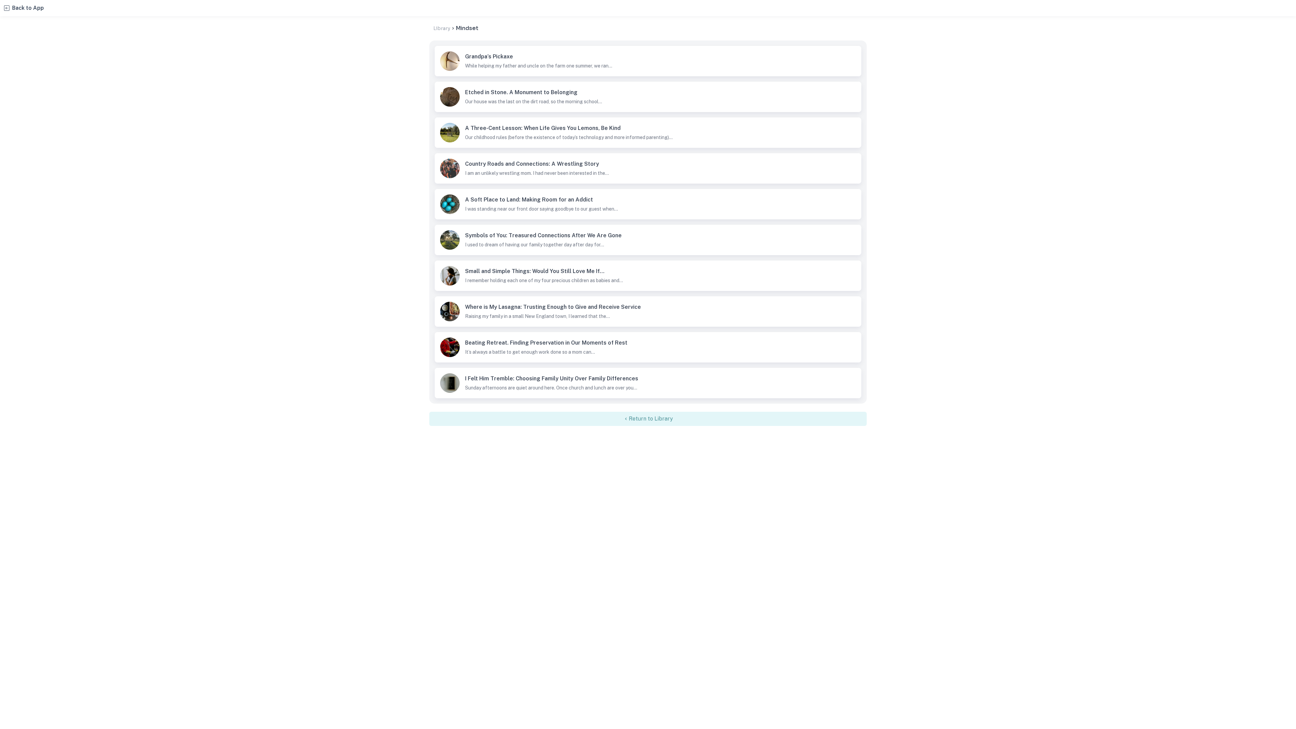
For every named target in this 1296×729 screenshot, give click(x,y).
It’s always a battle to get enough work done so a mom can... (530, 352)
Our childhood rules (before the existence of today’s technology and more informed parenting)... (569, 137)
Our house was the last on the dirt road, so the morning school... (533, 101)
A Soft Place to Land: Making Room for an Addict (450, 204)
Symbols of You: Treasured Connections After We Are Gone (450, 240)
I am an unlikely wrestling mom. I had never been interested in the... (537, 173)
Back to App (28, 8)
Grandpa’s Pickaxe (450, 61)
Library (441, 28)
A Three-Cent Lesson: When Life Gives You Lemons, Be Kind (450, 132)
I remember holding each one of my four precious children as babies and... (544, 280)
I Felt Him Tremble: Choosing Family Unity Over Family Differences (450, 383)
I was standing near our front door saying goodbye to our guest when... (541, 209)
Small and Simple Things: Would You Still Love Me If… (450, 276)
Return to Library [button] (651, 418)
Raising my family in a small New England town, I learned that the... (537, 316)
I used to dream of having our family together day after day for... (534, 244)
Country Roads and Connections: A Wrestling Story (450, 168)
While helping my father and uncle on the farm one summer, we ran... (538, 66)
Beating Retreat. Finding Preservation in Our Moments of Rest (450, 347)
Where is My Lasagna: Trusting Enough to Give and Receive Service (450, 311)
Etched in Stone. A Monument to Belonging (450, 97)
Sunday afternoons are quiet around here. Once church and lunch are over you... (551, 387)
